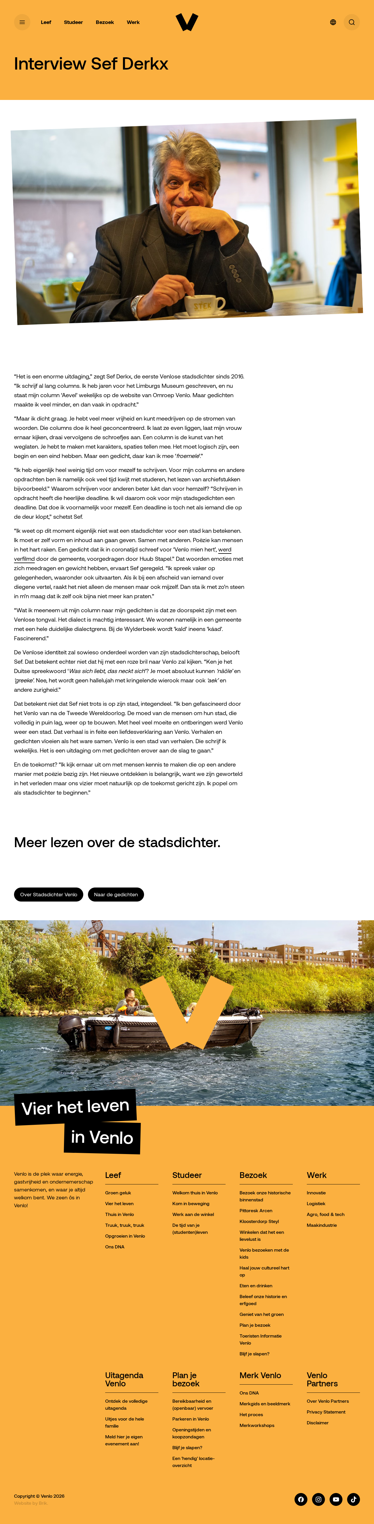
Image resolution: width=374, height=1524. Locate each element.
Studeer (187, 1175)
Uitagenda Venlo (124, 1379)
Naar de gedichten (116, 894)
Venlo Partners (322, 1379)
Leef (113, 1175)
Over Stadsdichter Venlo (48, 894)
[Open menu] (22, 22)
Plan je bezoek (186, 1379)
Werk (317, 1175)
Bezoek (253, 1175)
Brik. (43, 1503)
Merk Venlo (260, 1375)
